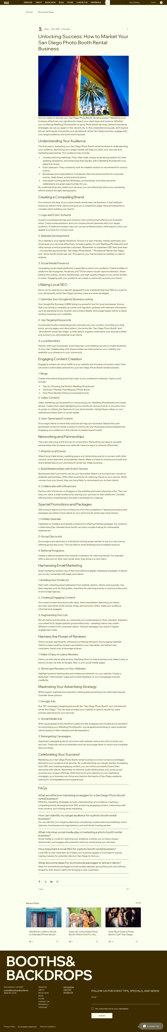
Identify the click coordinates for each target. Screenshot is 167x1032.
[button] (161, 2)
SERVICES (42, 987)
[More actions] (127, 29)
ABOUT (41, 990)
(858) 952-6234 (10, 993)
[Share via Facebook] (39, 881)
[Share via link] (57, 881)
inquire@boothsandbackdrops (16, 990)
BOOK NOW (43, 993)
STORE (41, 999)
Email (94, 997)
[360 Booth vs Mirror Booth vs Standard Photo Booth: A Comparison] (43, 917)
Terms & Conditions (47, 1027)
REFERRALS (43, 1004)
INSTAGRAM (68, 987)
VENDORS (42, 1007)
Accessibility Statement (27, 1027)
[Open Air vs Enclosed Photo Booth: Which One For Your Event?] (83, 917)
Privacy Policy (9, 1027)
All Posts (29, 12)
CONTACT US (43, 1002)
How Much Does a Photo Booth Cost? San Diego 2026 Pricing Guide (121, 933)
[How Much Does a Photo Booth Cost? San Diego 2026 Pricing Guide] (123, 917)
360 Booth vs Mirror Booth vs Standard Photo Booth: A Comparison (43, 933)
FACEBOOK (68, 992)
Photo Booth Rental (46, 12)
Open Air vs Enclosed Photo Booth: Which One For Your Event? (83, 933)
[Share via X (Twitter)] (45, 881)
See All (138, 903)
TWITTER (67, 990)
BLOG (40, 996)
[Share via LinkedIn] (51, 881)
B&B (6, 2)
